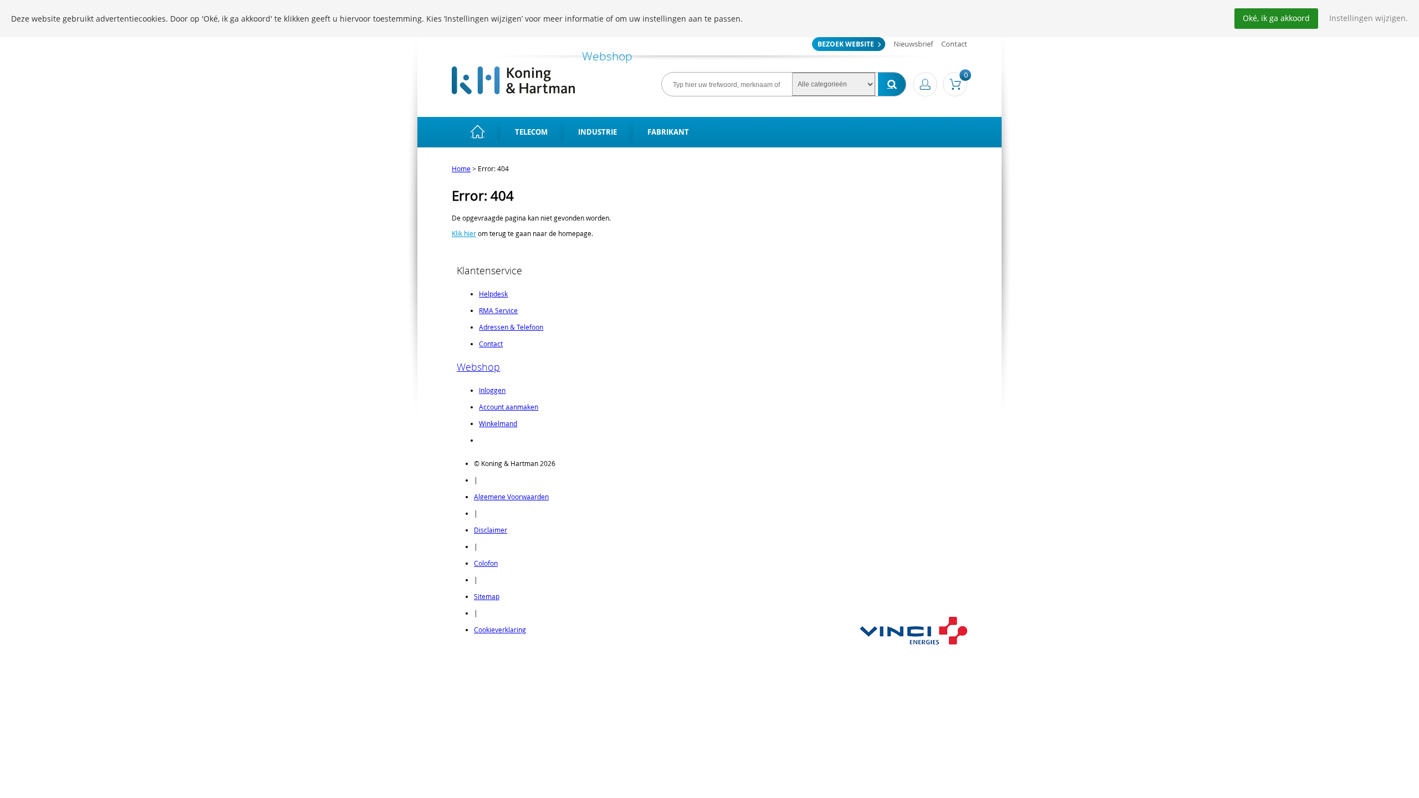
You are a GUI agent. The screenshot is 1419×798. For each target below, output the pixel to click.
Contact (954, 44)
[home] (477, 132)
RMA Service (498, 310)
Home (461, 168)
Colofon (486, 563)
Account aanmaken (508, 406)
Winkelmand (498, 423)
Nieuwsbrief (913, 44)
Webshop (478, 367)
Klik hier (464, 233)
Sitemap (486, 596)
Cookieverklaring (500, 629)
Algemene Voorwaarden (511, 496)
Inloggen (492, 390)
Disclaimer (490, 529)
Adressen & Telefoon (511, 327)
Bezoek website (846, 44)
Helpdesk (493, 293)
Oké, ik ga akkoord (1276, 18)
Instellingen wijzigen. (1368, 18)
